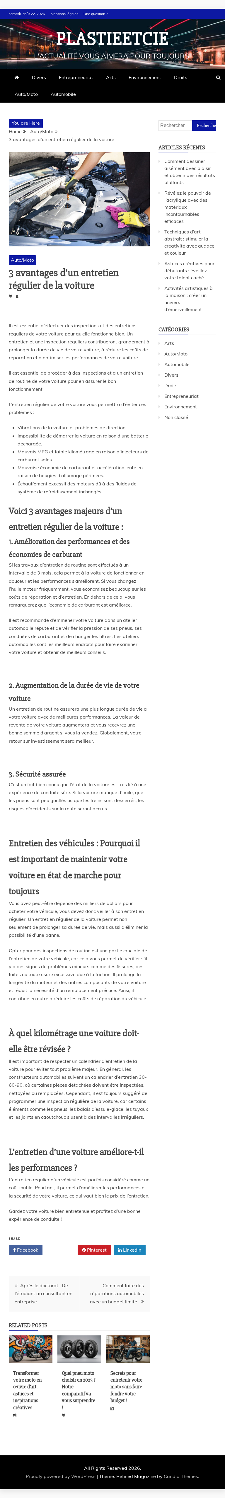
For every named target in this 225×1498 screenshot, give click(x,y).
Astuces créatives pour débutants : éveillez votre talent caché (189, 270)
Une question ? (95, 13)
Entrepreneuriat (76, 77)
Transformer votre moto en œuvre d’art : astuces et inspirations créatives (27, 1390)
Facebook (27, 1250)
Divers (39, 77)
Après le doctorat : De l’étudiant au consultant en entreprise (43, 1293)
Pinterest (96, 1250)
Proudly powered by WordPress (61, 1476)
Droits (180, 77)
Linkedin (131, 1250)
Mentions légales (64, 13)
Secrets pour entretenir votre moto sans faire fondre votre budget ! (126, 1387)
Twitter (62, 1250)
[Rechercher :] (187, 125)
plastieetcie (112, 38)
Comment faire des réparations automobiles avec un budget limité (117, 1293)
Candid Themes (181, 1476)
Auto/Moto (26, 94)
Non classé (176, 417)
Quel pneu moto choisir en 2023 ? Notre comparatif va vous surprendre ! (79, 1390)
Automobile (63, 94)
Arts (111, 77)
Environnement (145, 77)
